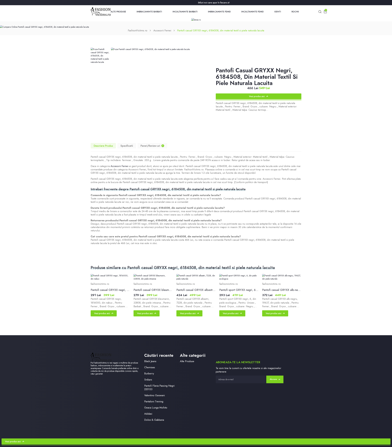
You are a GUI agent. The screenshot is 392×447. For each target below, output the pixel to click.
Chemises (149, 367)
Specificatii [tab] (127, 146)
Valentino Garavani (154, 395)
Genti (277, 11)
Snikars (148, 379)
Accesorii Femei (162, 30)
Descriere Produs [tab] (103, 146)
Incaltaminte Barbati (185, 11)
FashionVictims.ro (137, 30)
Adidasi (148, 413)
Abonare (273, 379)
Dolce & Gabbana (154, 420)
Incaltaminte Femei (252, 11)
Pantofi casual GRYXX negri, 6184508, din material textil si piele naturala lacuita (220, 30)
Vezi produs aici (257, 96)
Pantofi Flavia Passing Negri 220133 (159, 387)
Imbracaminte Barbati (149, 11)
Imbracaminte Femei (219, 11)
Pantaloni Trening (153, 401)
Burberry (149, 373)
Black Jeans (150, 361)
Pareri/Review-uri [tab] (152, 146)
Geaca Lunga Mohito (155, 407)
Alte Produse (118, 11)
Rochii (295, 11)
